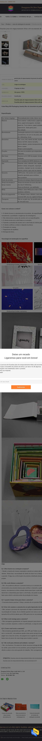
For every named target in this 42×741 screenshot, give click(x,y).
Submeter (21, 387)
